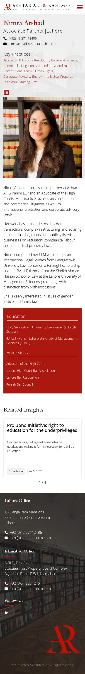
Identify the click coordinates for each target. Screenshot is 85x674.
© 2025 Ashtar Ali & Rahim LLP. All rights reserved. (42, 665)
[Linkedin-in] (6, 613)
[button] (80, 7)
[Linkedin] (6, 92)
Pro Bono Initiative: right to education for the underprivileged (42, 427)
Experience (16, 471)
